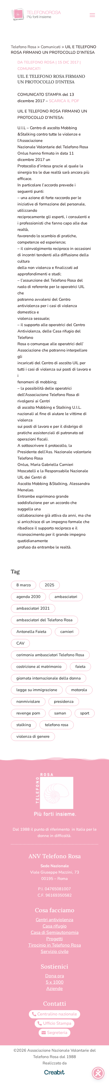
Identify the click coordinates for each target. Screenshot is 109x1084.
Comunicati (28, 68)
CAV (20, 643)
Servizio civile (55, 951)
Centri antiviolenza (54, 920)
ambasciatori (65, 596)
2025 (49, 585)
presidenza (64, 701)
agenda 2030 (28, 596)
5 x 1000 (54, 982)
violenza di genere (32, 736)
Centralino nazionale (57, 1014)
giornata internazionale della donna (48, 678)
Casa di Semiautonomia (55, 932)
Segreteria (57, 1033)
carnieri (67, 631)
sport (84, 713)
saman (60, 713)
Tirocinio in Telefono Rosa (54, 945)
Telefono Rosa (39, 62)
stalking (23, 724)
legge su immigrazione (36, 689)
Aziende (54, 989)
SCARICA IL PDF (64, 101)
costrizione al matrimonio (38, 666)
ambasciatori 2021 (33, 608)
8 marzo (23, 585)
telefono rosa (56, 724)
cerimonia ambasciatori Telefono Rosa (50, 655)
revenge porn (28, 713)
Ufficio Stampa (57, 1023)
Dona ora (54, 976)
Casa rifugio (55, 926)
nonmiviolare (28, 701)
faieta (80, 666)
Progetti (54, 939)
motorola (79, 689)
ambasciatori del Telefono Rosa (44, 620)
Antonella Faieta (31, 631)
